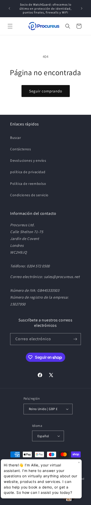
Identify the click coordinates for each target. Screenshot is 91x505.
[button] (10, 26)
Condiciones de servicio (29, 195)
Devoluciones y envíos (28, 160)
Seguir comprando (45, 91)
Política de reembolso (28, 183)
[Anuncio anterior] (9, 8)
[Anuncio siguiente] (81, 8)
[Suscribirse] (75, 339)
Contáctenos (20, 149)
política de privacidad (27, 172)
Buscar (15, 137)
